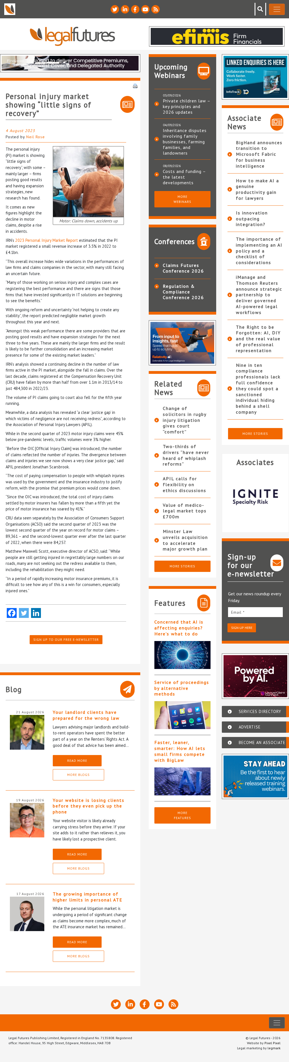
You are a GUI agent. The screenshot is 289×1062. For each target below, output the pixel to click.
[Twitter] (23, 612)
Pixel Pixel (272, 1043)
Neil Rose (35, 136)
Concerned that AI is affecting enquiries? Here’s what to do (178, 628)
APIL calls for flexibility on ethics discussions (184, 484)
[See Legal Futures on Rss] (155, 9)
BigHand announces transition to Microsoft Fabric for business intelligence (259, 154)
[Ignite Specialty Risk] (255, 497)
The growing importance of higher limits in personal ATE (87, 897)
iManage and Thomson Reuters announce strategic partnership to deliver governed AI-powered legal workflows (259, 294)
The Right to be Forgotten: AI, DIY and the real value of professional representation (258, 338)
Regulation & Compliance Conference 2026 (183, 291)
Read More (77, 760)
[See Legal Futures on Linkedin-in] (125, 9)
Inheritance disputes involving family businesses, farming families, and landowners (185, 142)
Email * (238, 612)
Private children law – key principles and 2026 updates (186, 106)
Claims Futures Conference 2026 (183, 268)
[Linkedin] (35, 612)
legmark (274, 1048)
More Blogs (78, 775)
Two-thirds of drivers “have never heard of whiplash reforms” (186, 455)
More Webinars (182, 199)
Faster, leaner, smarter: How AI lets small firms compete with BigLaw (179, 751)
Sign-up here (241, 628)
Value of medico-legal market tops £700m (185, 511)
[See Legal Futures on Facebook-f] (135, 9)
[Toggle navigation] (277, 9)
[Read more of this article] (182, 655)
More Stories (182, 566)
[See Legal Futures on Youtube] (145, 9)
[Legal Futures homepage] (72, 36)
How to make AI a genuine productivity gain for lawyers (257, 189)
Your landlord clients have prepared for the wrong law (86, 715)
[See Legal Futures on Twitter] (115, 9)
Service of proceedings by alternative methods (181, 688)
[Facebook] (11, 612)
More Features (182, 815)
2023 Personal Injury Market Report (46, 240)
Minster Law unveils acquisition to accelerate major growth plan (185, 540)
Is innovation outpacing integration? (252, 218)
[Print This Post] (135, 85)
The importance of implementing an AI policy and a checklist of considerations (259, 250)
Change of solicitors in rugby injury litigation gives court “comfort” (184, 420)
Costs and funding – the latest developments (184, 176)
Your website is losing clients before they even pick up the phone (88, 806)
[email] (255, 612)
